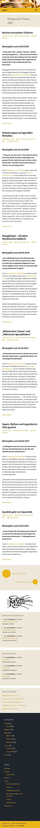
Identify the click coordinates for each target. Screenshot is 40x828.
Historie (8, 787)
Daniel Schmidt (13, 141)
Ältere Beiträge (15, 573)
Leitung (8, 799)
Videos (6, 755)
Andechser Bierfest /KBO (10, 622)
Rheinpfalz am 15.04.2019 (21, 75)
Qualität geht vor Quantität (17, 512)
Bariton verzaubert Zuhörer (17, 32)
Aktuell (6, 723)
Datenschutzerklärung (19, 823)
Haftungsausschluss (8, 826)
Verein (6, 781)
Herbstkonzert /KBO (8, 630)
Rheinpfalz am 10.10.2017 (16, 364)
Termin (8, 726)
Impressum (5, 823)
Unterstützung (11, 803)
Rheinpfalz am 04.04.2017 (16, 457)
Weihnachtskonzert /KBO (10, 638)
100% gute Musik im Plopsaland (12, 702)
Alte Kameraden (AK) (13, 784)
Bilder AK (9, 736)
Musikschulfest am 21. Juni (10, 695)
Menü (4, 10)
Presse (18, 36)
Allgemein (7, 730)
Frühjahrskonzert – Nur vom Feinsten (13, 705)
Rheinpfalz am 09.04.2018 (16, 273)
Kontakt (6, 772)
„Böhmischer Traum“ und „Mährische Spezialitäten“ (16, 333)
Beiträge (7, 768)
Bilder (6, 733)
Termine (6, 778)
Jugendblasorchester (13, 790)
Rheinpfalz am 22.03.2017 (16, 544)
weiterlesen (7, 123)
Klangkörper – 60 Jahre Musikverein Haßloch (15, 237)
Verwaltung (20, 826)
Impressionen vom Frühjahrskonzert (13, 699)
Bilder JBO (9, 739)
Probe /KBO (6, 660)
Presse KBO (25, 36)
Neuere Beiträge (26, 581)
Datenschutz (10, 774)
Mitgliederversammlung (9, 709)
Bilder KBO (9, 742)
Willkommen (8, 806)
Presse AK (26, 139)
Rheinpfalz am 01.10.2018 (16, 170)
